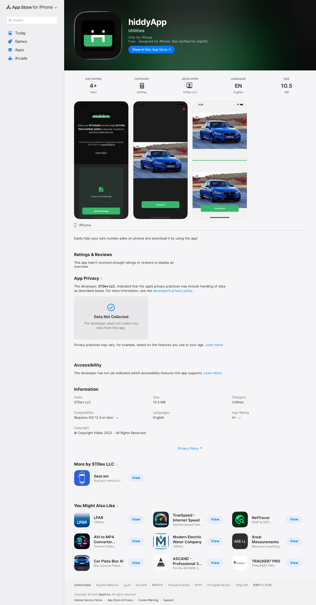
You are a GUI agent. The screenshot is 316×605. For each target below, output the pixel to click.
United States (82, 585)
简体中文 (157, 585)
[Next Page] (311, 541)
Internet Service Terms (88, 600)
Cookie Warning (148, 600)
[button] (32, 33)
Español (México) (107, 585)
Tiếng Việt (241, 585)
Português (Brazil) (218, 585)
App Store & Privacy (120, 600)
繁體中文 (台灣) (262, 585)
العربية (127, 585)
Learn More (214, 345)
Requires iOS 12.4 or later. (94, 417)
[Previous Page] (69, 541)
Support (168, 600)
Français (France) (179, 585)
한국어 (198, 585)
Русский (141, 585)
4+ (234, 417)
